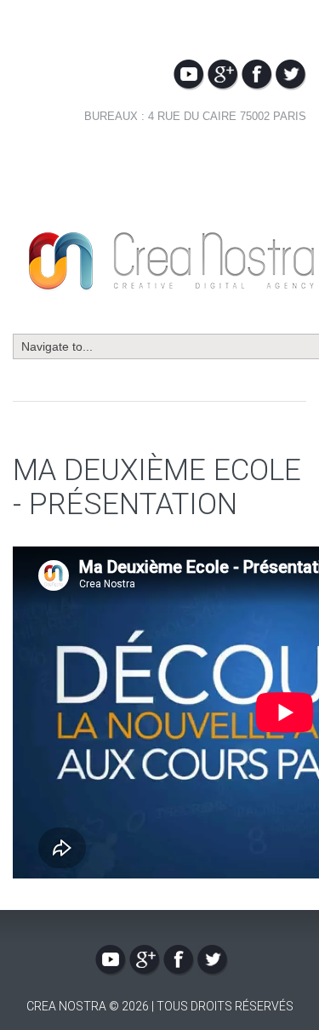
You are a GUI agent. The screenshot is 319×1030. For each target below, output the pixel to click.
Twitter (291, 75)
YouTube (189, 75)
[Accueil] (171, 240)
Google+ (223, 75)
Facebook (257, 75)
